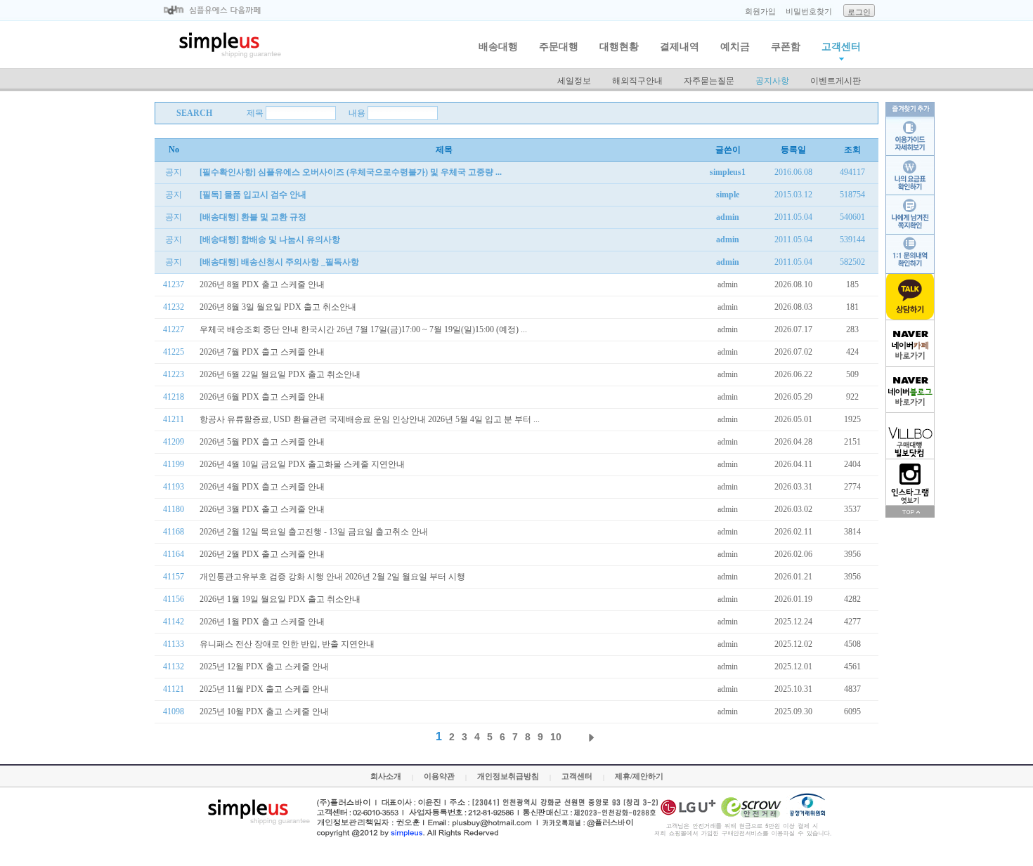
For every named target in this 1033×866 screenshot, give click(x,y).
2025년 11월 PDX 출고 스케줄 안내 (264, 689)
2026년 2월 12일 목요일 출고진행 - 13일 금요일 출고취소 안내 (314, 532)
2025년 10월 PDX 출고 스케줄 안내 (264, 711)
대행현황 (619, 46)
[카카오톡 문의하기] (910, 297)
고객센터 (841, 46)
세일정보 (574, 81)
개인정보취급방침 (508, 776)
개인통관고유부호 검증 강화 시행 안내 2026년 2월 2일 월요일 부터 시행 (332, 577)
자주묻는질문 (709, 81)
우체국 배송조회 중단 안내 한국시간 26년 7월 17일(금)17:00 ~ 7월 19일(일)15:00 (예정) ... (363, 329)
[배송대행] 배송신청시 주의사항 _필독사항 (279, 262)
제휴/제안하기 (639, 776)
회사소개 (385, 776)
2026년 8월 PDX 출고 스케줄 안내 (262, 284)
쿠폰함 (785, 46)
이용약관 (439, 776)
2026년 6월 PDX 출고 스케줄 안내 (262, 397)
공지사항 (772, 81)
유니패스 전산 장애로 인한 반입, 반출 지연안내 (287, 644)
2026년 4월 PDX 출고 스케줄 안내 (262, 487)
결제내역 (679, 46)
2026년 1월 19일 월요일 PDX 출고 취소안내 (280, 599)
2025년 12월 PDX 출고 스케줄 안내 (264, 666)
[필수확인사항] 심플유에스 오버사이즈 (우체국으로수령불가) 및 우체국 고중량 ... (351, 172)
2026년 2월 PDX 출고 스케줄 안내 (262, 554)
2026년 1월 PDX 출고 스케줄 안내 (262, 621)
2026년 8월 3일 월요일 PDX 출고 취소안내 (278, 307)
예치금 (735, 46)
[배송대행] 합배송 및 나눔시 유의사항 (270, 239)
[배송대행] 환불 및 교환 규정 (253, 217)
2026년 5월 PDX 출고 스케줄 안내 (262, 442)
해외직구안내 (637, 81)
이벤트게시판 (835, 81)
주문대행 (558, 46)
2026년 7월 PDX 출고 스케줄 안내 (262, 352)
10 (555, 736)
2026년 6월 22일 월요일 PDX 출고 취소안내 (280, 374)
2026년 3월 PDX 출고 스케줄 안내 (262, 509)
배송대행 (498, 46)
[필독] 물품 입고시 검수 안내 (253, 194)
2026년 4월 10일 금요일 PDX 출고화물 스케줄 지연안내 (302, 464)
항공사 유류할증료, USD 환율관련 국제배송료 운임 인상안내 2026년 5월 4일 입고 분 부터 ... (370, 419)
